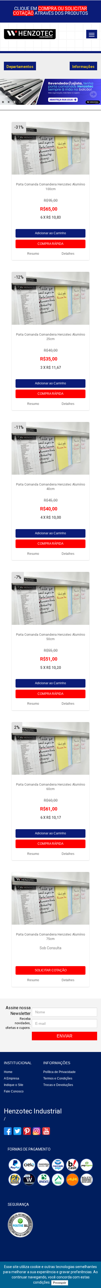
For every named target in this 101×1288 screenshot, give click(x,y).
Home (8, 1072)
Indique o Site (13, 1085)
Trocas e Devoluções (58, 1085)
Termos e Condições (57, 1078)
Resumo (33, 253)
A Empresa (11, 1078)
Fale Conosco (14, 1091)
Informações (56, 1063)
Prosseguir (59, 1282)
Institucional (18, 1063)
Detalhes (68, 253)
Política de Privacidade (59, 1072)
